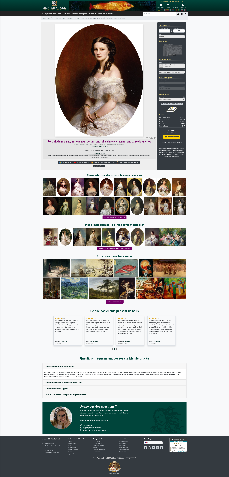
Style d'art (75, 14)
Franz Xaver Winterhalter (72, 18)
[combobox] (172, 36)
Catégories (67, 14)
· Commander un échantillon (100, 454)
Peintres (59, 14)
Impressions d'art (50, 14)
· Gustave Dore (122, 452)
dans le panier (173, 137)
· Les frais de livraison (98, 445)
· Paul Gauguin (122, 445)
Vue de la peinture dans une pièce (128, 162)
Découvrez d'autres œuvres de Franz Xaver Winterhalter (114, 248)
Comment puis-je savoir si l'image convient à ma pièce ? (64, 382)
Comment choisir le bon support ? (57, 389)
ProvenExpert (61, 341)
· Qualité (95, 447)
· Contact (70, 441)
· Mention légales (72, 443)
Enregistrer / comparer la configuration (172, 103)
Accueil (44, 18)
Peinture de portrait (59, 18)
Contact (110, 14)
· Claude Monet (122, 443)
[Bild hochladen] (186, 14)
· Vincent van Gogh (123, 441)
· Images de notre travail (99, 449)
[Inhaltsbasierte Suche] (182, 14)
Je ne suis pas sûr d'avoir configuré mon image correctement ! (66, 395)
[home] (42, 13)
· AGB (69, 445)
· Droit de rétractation (73, 449)
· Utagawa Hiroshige (124, 449)
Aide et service (102, 14)
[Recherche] (178, 14)
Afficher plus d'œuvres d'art (114, 302)
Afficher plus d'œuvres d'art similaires (114, 217)
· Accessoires (96, 452)
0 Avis (102, 166)
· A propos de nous (72, 454)
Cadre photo (83, 14)
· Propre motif (96, 441)
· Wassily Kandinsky (123, 447)
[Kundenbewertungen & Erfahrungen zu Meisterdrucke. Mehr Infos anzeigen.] (178, 445)
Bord (160, 34)
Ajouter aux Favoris (82, 162)
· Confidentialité (72, 447)
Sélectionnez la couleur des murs (103, 162)
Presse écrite (92, 14)
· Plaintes (70, 452)
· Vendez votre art (97, 443)
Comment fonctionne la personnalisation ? (60, 366)
